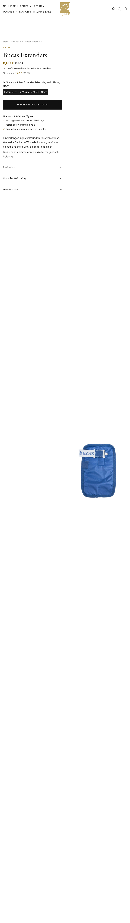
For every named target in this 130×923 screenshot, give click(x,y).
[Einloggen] (113, 9)
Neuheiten (10, 6)
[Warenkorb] (125, 9)
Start (5, 41)
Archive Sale (42, 11)
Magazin (25, 11)
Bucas (7, 47)
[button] (119, 9)
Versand (18, 68)
